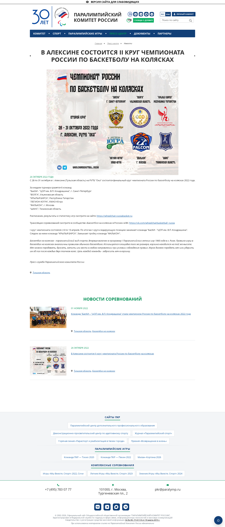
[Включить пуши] (218, 520)
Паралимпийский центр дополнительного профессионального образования (112, 425)
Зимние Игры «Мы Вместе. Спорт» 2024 (160, 473)
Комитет (39, 33)
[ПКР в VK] (135, 14)
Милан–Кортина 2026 (149, 457)
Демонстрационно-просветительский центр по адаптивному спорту (90, 433)
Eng (168, 14)
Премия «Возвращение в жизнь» (149, 441)
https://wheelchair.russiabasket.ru (114, 215)
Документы (142, 33)
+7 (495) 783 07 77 (58, 489)
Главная (98, 43)
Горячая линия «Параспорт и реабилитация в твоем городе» (91, 441)
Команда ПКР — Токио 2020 (79, 457)
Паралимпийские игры (85, 33)
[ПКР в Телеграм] (152, 14)
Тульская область (41, 272)
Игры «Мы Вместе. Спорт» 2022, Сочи (63, 473)
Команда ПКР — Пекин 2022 (116, 457)
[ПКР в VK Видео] (141, 14)
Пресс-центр (118, 33)
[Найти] (190, 20)
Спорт (57, 33)
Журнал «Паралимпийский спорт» (153, 433)
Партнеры (164, 33)
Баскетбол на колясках (103, 331)
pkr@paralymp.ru (168, 489)
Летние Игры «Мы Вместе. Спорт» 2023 (111, 473)
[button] (175, 72)
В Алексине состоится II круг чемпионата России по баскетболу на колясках (112, 353)
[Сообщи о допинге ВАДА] (129, 20)
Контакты (41, 41)
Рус (162, 14)
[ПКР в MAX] (146, 14)
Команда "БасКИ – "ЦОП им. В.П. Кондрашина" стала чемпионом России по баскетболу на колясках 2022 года (131, 313)
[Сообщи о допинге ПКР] (143, 20)
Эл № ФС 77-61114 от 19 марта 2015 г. (142, 520)
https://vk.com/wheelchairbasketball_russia (152, 222)
